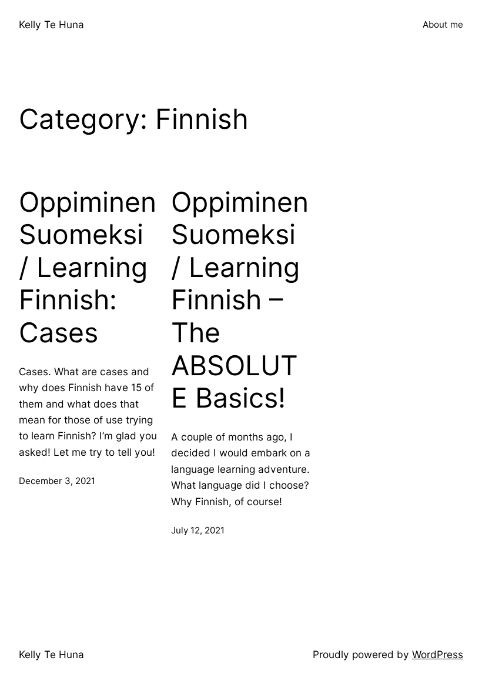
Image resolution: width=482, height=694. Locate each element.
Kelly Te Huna (51, 24)
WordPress (437, 654)
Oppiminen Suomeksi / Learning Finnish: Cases (87, 267)
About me (443, 24)
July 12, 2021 (198, 530)
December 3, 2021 (57, 480)
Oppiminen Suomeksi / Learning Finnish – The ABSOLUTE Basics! (240, 300)
